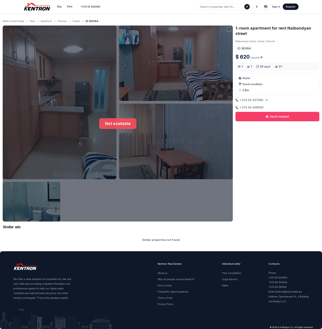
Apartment (46, 21)
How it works (165, 285)
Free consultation (231, 273)
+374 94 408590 (251, 107)
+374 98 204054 (278, 282)
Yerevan (62, 21)
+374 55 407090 (251, 100)
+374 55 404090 (90, 6)
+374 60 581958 (278, 287)
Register (291, 6)
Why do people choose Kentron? (176, 279)
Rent (32, 21)
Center (76, 21)
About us (162, 273)
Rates (225, 285)
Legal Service (229, 279)
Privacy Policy (165, 304)
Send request (279, 116)
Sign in (276, 6)
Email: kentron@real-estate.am (285, 291)
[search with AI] (247, 6)
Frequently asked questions (173, 291)
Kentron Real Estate (13, 21)
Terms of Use (165, 297)
